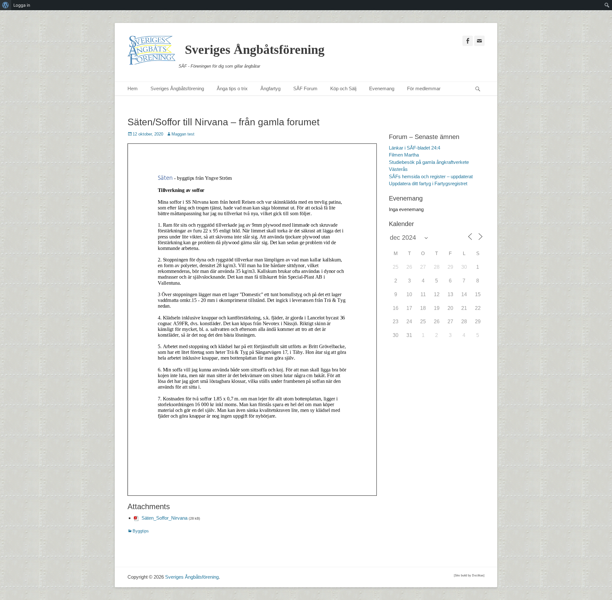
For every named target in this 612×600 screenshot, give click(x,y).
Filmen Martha (404, 154)
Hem (132, 88)
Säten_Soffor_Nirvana (164, 518)
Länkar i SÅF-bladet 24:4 (414, 147)
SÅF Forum (305, 88)
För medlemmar (424, 88)
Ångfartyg (270, 88)
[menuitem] (5, 5)
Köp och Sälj (343, 88)
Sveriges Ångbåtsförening (254, 49)
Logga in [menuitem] (21, 5)
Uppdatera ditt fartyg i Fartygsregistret (428, 183)
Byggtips (141, 531)
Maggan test (182, 134)
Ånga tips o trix (232, 88)
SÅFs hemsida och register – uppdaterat (431, 176)
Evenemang (381, 88)
